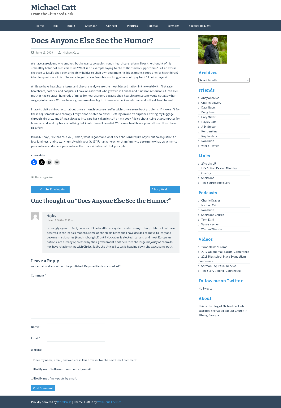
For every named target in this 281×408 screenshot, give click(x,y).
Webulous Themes (109, 402)
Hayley (51, 216)
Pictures (132, 26)
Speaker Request (200, 26)
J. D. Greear (208, 126)
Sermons (173, 26)
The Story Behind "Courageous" (222, 271)
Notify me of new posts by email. (55, 378)
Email (36, 338)
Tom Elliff (207, 219)
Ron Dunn (207, 141)
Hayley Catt (209, 122)
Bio (55, 26)
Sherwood (207, 178)
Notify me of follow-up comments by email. (62, 369)
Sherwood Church (212, 215)
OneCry (206, 173)
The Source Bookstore (215, 182)
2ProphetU (208, 163)
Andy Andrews (210, 98)
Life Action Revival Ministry (219, 168)
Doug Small (208, 112)
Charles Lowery (211, 102)
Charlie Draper (210, 200)
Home (40, 26)
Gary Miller (208, 117)
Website (36, 350)
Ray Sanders (209, 136)
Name (36, 327)
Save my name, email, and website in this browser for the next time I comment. (85, 360)
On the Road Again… (51, 189)
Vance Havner (210, 146)
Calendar (91, 26)
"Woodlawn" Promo (214, 247)
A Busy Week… (164, 189)
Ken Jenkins (209, 131)
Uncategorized (44, 177)
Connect (111, 26)
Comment (38, 275)
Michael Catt (53, 7)
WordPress (64, 402)
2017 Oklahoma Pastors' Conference (225, 252)
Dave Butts (208, 107)
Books (71, 26)
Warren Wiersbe (211, 229)
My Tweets (205, 288)
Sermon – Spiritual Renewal (219, 266)
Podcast (152, 26)
